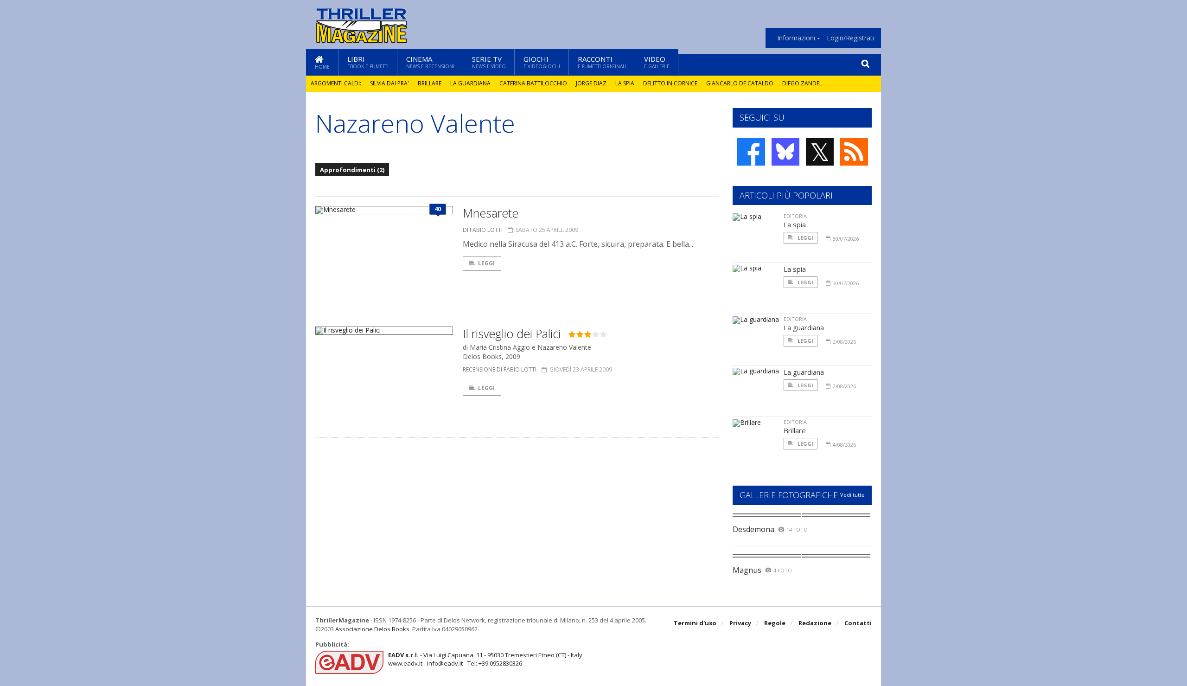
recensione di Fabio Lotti (499, 369)
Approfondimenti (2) (352, 170)
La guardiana (470, 83)
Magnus (747, 570)
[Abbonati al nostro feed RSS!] (854, 151)
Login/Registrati (850, 38)
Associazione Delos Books (372, 629)
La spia (624, 83)
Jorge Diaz (591, 83)
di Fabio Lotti (483, 230)
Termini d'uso (695, 623)
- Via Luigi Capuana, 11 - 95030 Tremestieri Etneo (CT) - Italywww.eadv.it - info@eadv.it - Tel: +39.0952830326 (485, 659)
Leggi (486, 263)
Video (657, 62)
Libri (368, 62)
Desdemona (753, 529)
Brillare (429, 83)
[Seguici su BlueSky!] (785, 151)
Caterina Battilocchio (533, 83)
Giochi (541, 62)
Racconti (602, 62)
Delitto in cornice (670, 83)
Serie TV (489, 62)
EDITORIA (795, 215)
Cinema (430, 62)
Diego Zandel (802, 83)
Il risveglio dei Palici (512, 333)
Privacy (740, 623)
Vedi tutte (852, 494)
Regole (774, 623)
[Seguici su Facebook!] (751, 151)
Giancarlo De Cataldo (739, 83)
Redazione (814, 623)
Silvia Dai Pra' (389, 83)
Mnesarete (490, 213)
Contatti (858, 623)
